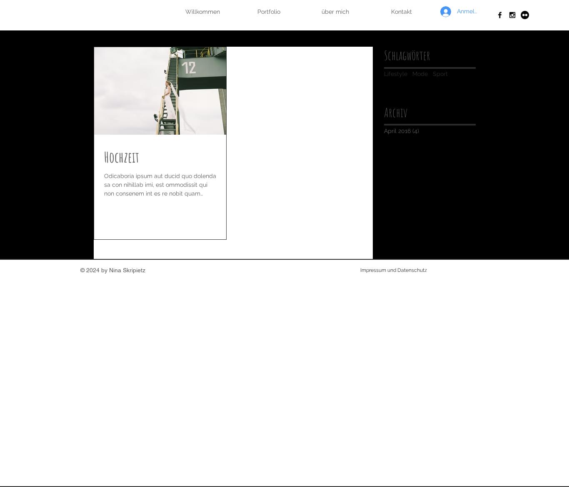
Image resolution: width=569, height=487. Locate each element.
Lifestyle (395, 73)
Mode (420, 73)
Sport (440, 73)
